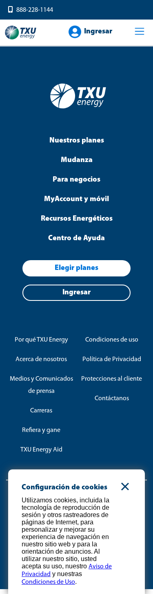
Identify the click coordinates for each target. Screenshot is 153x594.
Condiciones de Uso (48, 582)
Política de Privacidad (111, 359)
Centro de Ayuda (76, 238)
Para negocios (76, 180)
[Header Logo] (20, 38)
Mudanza (77, 160)
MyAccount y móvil (76, 199)
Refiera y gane (41, 430)
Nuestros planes (76, 141)
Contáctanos (112, 398)
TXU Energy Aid (41, 450)
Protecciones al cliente (111, 379)
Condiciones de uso (111, 340)
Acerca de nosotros (41, 359)
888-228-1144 (34, 10)
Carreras (41, 411)
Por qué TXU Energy (41, 340)
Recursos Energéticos (77, 219)
